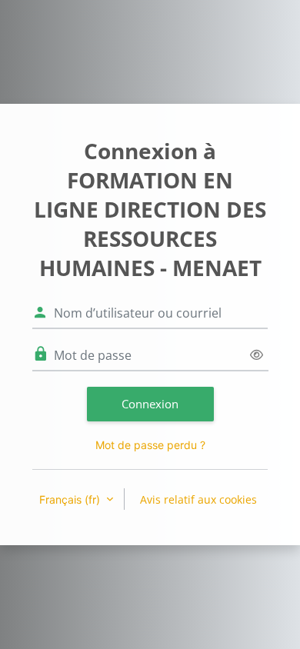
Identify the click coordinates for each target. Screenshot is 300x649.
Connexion (150, 403)
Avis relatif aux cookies (198, 499)
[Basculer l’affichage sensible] (256, 355)
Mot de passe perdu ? (150, 444)
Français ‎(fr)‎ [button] (71, 499)
